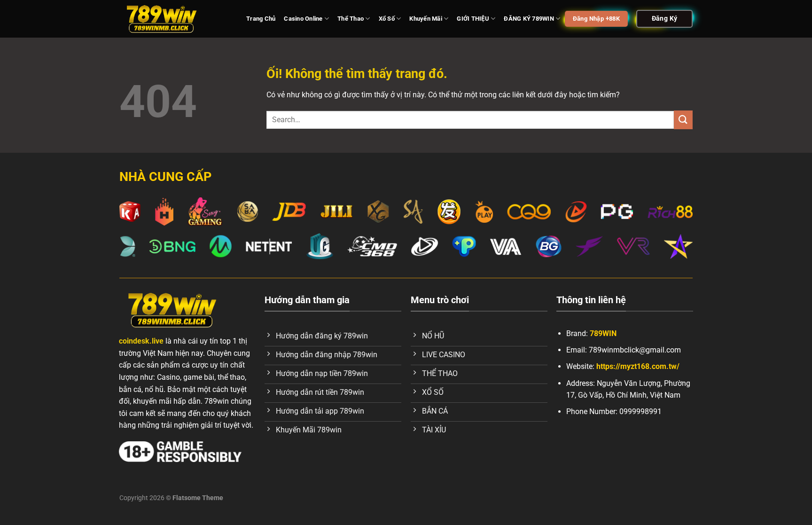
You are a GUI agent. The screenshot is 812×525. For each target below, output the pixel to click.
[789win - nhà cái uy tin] (175, 19)
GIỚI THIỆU (473, 18)
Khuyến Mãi (425, 18)
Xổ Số (387, 18)
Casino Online (303, 18)
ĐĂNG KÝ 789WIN (529, 18)
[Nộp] (683, 119)
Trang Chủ (260, 18)
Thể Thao (350, 18)
